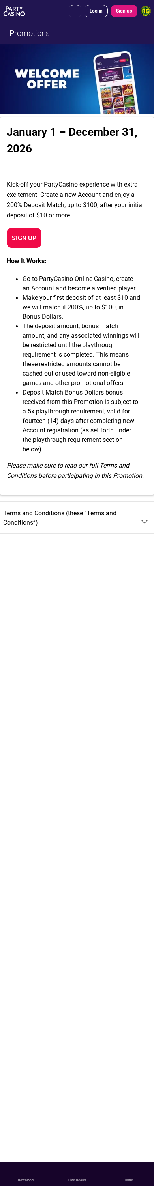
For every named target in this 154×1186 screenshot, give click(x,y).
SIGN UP (24, 238)
